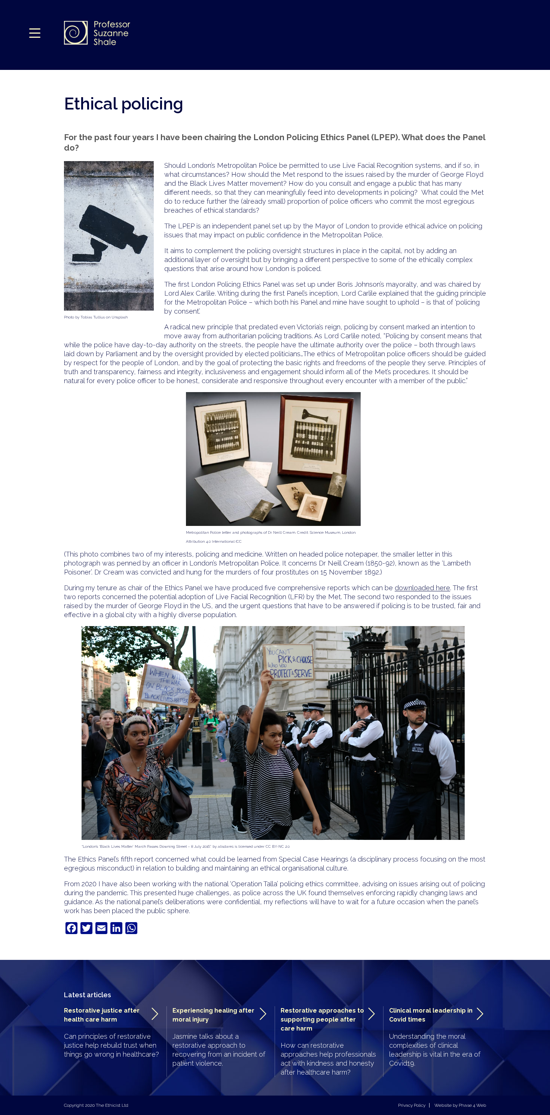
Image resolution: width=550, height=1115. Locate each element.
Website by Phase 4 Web (460, 1105)
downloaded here (422, 588)
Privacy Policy (411, 1105)
